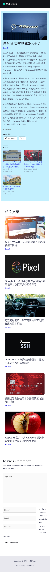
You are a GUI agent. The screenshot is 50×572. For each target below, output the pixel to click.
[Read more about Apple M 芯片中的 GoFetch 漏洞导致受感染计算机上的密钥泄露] (25, 423)
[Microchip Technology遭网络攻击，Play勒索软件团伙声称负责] (33, 155)
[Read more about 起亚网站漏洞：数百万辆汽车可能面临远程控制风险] (25, 305)
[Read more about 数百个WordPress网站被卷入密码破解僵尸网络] (25, 227)
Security (6, 48)
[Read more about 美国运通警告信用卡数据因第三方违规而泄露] (25, 383)
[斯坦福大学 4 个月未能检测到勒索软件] (12, 180)
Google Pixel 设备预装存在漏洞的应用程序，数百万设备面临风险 (25, 283)
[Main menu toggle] (45, 4)
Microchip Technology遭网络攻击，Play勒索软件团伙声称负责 (33, 164)
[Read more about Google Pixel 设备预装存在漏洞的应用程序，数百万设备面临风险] (25, 266)
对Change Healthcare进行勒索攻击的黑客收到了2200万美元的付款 (12, 164)
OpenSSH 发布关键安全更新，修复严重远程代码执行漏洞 (24, 361)
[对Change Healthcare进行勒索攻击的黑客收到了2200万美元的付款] (12, 155)
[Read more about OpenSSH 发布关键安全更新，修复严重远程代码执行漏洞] (25, 344)
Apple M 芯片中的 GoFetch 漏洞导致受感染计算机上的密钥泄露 (24, 439)
